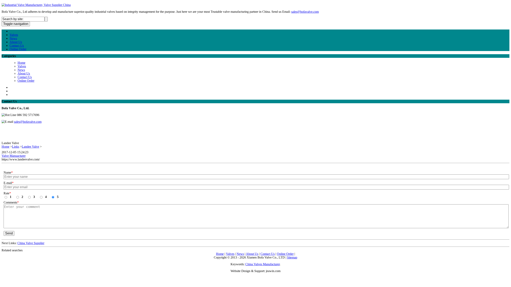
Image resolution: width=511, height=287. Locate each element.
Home (13, 31)
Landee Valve (30, 146)
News (13, 38)
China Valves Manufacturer (262, 264)
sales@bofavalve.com (305, 11)
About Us (16, 42)
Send (9, 233)
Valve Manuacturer (14, 155)
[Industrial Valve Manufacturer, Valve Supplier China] (36, 5)
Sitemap (292, 257)
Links (15, 146)
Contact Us (17, 45)
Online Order (18, 49)
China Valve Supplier (30, 243)
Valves (14, 34)
